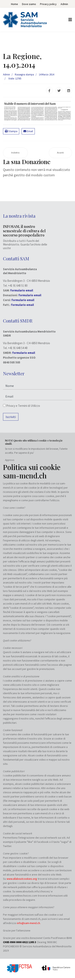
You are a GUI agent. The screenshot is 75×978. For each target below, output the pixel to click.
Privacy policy (48, 4)
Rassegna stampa (24, 74)
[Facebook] (49, 90)
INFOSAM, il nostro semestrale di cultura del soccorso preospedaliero (24, 230)
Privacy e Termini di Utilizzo (23, 406)
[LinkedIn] (68, 90)
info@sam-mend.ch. (29, 923)
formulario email (29, 295)
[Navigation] (70, 20)
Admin (64, 4)
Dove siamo (29, 4)
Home (14, 4)
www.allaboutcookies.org (22, 879)
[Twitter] (59, 90)
